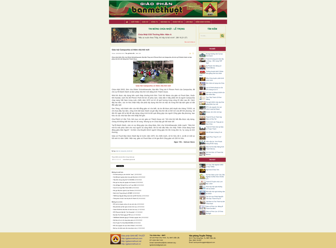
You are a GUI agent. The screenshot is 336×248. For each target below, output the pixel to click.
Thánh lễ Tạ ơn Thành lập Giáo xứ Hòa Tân (214, 118)
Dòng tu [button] (154, 22)
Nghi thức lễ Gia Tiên (212, 170)
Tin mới (212, 49)
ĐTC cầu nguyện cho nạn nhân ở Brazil (124, 225)
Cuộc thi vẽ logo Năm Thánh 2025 (122, 188)
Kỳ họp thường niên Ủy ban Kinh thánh (214, 55)
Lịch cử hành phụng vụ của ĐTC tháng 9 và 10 (214, 89)
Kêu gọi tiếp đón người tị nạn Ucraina (123, 190)
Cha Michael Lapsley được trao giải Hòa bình (125, 177)
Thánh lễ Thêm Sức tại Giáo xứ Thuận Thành (214, 128)
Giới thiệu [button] (135, 22)
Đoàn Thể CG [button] (178, 22)
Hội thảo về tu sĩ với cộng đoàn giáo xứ (124, 220)
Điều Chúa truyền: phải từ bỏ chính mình (215, 79)
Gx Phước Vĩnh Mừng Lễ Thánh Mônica (213, 67)
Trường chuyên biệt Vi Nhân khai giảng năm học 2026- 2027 (211, 73)
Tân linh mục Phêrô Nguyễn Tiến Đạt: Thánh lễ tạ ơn (214, 198)
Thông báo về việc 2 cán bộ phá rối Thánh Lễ (125, 198)
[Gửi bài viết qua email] (187, 53)
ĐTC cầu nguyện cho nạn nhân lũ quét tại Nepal (214, 108)
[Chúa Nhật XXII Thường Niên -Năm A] (123, 35)
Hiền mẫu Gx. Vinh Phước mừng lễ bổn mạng (214, 143)
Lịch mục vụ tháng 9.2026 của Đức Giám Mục (215, 93)
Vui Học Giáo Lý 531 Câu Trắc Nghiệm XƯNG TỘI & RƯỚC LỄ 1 (215, 177)
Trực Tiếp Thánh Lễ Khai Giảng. (213, 98)
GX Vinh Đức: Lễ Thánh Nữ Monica (214, 153)
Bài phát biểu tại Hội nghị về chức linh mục (125, 207)
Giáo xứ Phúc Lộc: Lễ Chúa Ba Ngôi (214, 212)
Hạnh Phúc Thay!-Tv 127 (213, 137)
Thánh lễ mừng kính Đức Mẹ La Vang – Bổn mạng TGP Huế (215, 61)
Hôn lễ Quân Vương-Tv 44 (214, 132)
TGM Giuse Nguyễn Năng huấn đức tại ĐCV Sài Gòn (127, 196)
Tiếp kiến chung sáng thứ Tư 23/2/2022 (123, 180)
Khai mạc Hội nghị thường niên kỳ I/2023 (214, 188)
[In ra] (190, 53)
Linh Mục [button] (189, 22)
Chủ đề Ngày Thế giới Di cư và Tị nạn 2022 (124, 185)
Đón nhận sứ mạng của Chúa (215, 83)
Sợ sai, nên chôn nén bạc (214, 112)
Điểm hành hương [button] (203, 22)
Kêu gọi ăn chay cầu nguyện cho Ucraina (124, 182)
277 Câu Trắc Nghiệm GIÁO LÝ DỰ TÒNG (214, 166)
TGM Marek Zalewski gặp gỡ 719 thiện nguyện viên (127, 217)
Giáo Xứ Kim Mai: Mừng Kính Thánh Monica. (215, 148)
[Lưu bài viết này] (193, 53)
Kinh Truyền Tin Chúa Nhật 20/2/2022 (123, 223)
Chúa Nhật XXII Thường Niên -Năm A (155, 34)
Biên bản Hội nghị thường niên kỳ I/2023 (215, 193)
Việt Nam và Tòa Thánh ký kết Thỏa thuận (215, 203)
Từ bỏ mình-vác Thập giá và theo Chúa (214, 123)
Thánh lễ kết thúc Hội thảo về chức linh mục (125, 209)
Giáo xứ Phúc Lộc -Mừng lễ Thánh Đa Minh (214, 207)
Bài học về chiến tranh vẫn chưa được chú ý (125, 228)
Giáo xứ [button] (145, 22)
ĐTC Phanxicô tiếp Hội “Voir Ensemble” (124, 212)
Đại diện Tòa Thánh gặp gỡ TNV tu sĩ (123, 215)
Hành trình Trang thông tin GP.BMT (122, 193)
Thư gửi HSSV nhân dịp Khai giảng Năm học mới (215, 103)
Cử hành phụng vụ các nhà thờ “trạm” (123, 174)
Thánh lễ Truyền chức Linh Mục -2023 (214, 183)
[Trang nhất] (127, 22)
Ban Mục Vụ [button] (165, 22)
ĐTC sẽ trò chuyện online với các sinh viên (125, 204)
